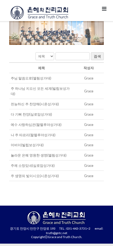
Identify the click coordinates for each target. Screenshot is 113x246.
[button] (88, 78)
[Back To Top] (100, 233)
